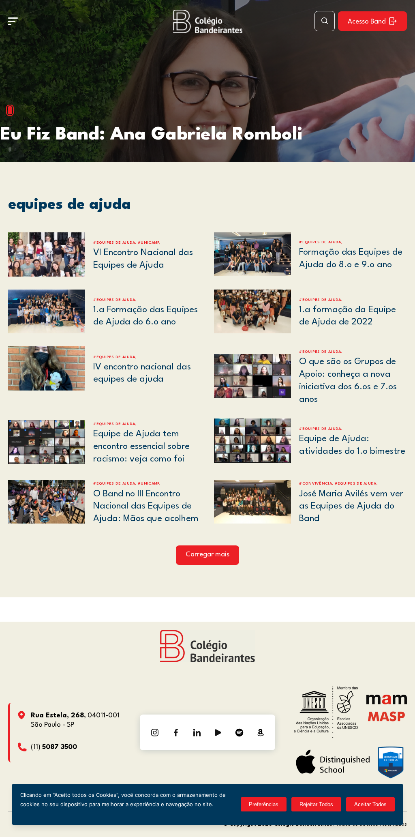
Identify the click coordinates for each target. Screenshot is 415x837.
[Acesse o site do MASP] (386, 716)
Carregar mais (207, 554)
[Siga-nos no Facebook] (176, 732)
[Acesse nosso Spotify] (239, 732)
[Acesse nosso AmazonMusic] (260, 732)
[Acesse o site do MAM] (386, 702)
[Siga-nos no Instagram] (155, 732)
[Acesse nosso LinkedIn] (197, 732)
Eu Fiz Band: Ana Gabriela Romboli (151, 135)
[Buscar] (324, 21)
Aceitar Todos (370, 804)
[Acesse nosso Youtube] (218, 732)
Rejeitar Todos (316, 804)
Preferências (263, 804)
